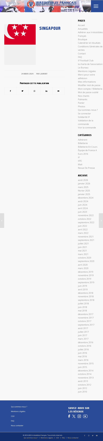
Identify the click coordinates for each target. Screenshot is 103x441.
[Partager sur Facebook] (10, 91)
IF (79, 157)
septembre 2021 (86, 240)
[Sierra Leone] (2, 220)
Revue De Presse (86, 167)
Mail (80, 164)
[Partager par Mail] (58, 91)
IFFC (80, 160)
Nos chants (83, 95)
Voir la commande (87, 127)
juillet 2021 (83, 243)
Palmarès (82, 99)
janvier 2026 (84, 183)
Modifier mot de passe (89, 85)
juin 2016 (82, 352)
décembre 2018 (85, 293)
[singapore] (20, 44)
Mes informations (87, 81)
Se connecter (84, 113)
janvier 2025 (84, 194)
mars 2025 (83, 187)
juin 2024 (82, 204)
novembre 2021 (86, 236)
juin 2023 (82, 211)
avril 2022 (83, 229)
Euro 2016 (83, 153)
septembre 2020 (86, 261)
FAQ (80, 57)
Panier (81, 102)
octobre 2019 (84, 278)
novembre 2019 (86, 275)
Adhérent (82, 139)
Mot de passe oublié (88, 92)
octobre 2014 (84, 374)
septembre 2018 (86, 300)
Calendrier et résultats (89, 42)
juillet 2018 (83, 303)
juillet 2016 (83, 349)
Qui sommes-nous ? (88, 109)
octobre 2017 (84, 321)
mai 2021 (82, 250)
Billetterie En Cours (87, 146)
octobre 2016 (84, 345)
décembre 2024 (85, 197)
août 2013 (83, 381)
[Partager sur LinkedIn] (46, 91)
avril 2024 (83, 208)
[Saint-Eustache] (101, 220)
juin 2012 (82, 388)
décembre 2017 (85, 314)
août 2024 (83, 201)
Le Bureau (83, 67)
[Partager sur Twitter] (22, 91)
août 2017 (83, 328)
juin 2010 (82, 391)
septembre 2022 (86, 222)
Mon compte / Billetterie (90, 88)
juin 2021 (82, 247)
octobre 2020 (84, 257)
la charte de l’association (90, 64)
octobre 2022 (84, 218)
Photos (81, 106)
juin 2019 (82, 285)
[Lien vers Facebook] (85, 436)
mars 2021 (83, 254)
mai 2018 (82, 310)
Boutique (82, 39)
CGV (12, 416)
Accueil (81, 25)
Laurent (43, 74)
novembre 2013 (86, 377)
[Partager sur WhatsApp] (34, 91)
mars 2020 (83, 268)
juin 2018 (82, 307)
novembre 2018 (86, 296)
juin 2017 (82, 335)
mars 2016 (83, 360)
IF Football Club (85, 60)
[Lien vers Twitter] (93, 436)
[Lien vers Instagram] (89, 436)
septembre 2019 (86, 282)
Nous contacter (17, 425)
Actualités (83, 28)
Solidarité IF (84, 117)
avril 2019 (83, 289)
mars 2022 (83, 233)
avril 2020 (83, 264)
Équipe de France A (87, 150)
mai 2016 (82, 356)
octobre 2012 (84, 384)
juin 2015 (82, 367)
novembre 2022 (86, 215)
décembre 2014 (85, 370)
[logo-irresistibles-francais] (51, 6)
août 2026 (83, 180)
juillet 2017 (83, 331)
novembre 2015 (86, 363)
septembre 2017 (86, 324)
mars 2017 (83, 338)
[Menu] (96, 6)
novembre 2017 (86, 317)
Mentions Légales (87, 71)
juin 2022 (82, 225)
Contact (82, 53)
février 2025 (84, 190)
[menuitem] (96, 6)
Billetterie (83, 143)
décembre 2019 (85, 271)
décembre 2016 (85, 342)
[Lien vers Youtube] (97, 436)
